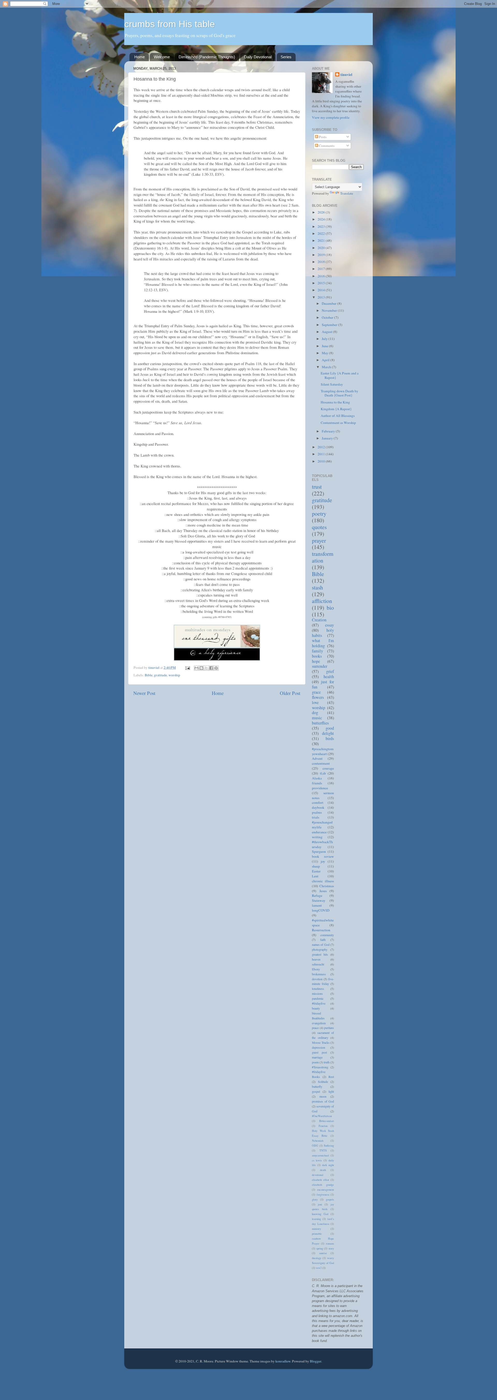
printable (317, 1233)
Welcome (162, 57)
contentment (321, 763)
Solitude (323, 1081)
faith (323, 939)
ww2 (318, 1268)
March (327, 367)
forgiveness (323, 1194)
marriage (317, 1057)
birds (330, 738)
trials (315, 817)
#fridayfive (318, 1003)
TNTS (323, 1150)
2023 (322, 226)
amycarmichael (320, 1155)
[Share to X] (206, 668)
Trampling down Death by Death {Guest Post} (339, 393)
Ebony (316, 969)
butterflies (320, 723)
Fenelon (323, 1126)
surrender (319, 666)
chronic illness (323, 881)
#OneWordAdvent (322, 1116)
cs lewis (317, 1160)
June (325, 346)
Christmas (326, 886)
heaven (316, 959)
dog (315, 712)
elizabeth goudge (323, 1184)
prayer (319, 540)
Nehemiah (317, 1140)
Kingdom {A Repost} (336, 409)
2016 (322, 276)
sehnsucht (318, 964)
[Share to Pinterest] (216, 668)
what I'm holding (323, 643)
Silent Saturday (332, 384)
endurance (319, 832)
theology (316, 1258)
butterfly (317, 1086)
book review (323, 856)
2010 (322, 461)
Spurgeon (319, 851)
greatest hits (320, 954)
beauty (316, 1008)
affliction (322, 601)
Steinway (318, 900)
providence (320, 788)
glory (315, 1199)
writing (317, 837)
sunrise (323, 1253)
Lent (315, 876)
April (326, 360)
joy (323, 861)
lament (317, 905)
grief (330, 671)
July (325, 338)
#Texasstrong (320, 1067)
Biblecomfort (326, 1121)
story (331, 1248)
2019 (322, 254)
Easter (316, 871)
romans (330, 1243)
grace (316, 692)
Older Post (290, 693)
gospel (316, 1091)
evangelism (319, 1023)
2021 (322, 240)
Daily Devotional (258, 57)
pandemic (318, 998)
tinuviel (346, 74)
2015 (322, 283)
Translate (346, 193)
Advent (317, 758)
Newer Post (144, 693)
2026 (322, 212)
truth (327, 1062)
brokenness (319, 974)
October (328, 317)
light (331, 1091)
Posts (322, 136)
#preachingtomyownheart (323, 751)
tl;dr (323, 773)
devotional (317, 1175)
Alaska (317, 778)
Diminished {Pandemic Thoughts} (207, 57)
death (323, 1170)
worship (174, 675)
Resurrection (321, 930)
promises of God (323, 1101)
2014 (322, 290)
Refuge (317, 895)
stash (317, 587)
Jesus (323, 891)
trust (317, 486)
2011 (322, 454)
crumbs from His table (169, 24)
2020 (322, 247)
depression (318, 1047)
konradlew (282, 1361)
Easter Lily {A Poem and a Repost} (340, 375)
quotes (319, 527)
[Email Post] (187, 667)
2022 (322, 233)
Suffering (329, 1145)
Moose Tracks (321, 1042)
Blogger (315, 1361)
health (329, 676)
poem (315, 1062)
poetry (319, 513)
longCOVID (321, 910)
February (329, 431)
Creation (319, 620)
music (317, 718)
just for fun (323, 684)
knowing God (320, 1214)
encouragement (325, 1189)
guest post (319, 1052)
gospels (330, 1199)
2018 (322, 261)
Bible (148, 675)
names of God (321, 944)
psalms (317, 812)
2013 (322, 297)
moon (322, 1096)
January (328, 438)
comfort (317, 802)
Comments (326, 145)
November (330, 310)
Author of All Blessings (338, 415)
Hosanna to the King (335, 402)
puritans (329, 1028)
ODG (315, 1145)
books (317, 656)
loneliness (318, 988)
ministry (316, 1229)
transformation (322, 557)
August (327, 331)
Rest (331, 1077)
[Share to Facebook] (211, 668)
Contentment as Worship (338, 422)
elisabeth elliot (320, 1180)
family (317, 651)
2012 (322, 447)
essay (329, 625)
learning (316, 1219)
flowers (318, 697)
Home (139, 57)
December (329, 303)
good (330, 728)
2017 (322, 268)
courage (328, 768)
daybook (318, 807)
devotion (317, 979)
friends (317, 783)
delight (328, 733)
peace (315, 1028)
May (325, 353)
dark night (328, 1165)
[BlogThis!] (201, 668)
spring (319, 1248)
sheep (316, 866)
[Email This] (196, 668)
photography (319, 949)
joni (320, 1204)
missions (317, 993)
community (327, 935)
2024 (322, 219)
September (330, 324)
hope (316, 661)
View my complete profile (330, 117)
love (315, 702)
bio (330, 607)
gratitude (160, 675)
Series (286, 57)
